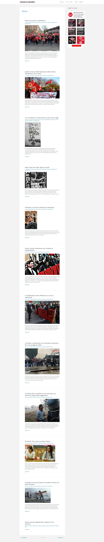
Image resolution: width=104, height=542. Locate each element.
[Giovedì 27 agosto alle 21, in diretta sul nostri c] (72, 31)
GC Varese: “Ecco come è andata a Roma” (37, 441)
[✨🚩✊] (80, 23)
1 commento (27, 22)
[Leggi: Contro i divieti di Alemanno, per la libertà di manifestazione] (42, 264)
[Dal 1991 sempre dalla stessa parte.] (80, 40)
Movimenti (35, 299)
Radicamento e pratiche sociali (41, 22)
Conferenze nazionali (34, 75)
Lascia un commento (29, 119)
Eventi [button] (71, 1)
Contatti (76, 1)
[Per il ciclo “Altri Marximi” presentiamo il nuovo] (72, 23)
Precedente (24, 537)
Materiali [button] (81, 1)
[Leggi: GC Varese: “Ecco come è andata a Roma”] (40, 453)
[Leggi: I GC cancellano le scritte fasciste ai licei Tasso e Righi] (33, 134)
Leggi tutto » (27, 60)
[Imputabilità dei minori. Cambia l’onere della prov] (72, 40)
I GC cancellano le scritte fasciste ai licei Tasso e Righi (42, 118)
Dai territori (35, 209)
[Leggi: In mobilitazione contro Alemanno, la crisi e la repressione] (42, 312)
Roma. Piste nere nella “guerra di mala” (37, 167)
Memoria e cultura (42, 119)
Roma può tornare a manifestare (35, 21)
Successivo (61, 537)
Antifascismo (32, 22)
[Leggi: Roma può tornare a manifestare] (42, 38)
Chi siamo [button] (62, 1)
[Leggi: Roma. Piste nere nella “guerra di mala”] (36, 179)
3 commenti (27, 252)
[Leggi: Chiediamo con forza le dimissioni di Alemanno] (31, 219)
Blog (67, 1)
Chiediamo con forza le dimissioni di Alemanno (39, 207)
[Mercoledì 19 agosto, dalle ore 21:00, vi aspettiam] (80, 31)
